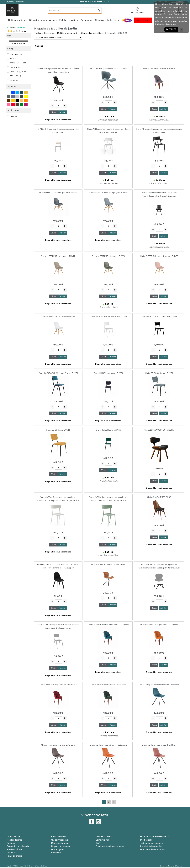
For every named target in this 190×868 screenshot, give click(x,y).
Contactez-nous (103, 840)
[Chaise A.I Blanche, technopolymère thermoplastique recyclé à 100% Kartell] (108, 156)
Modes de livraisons (60, 843)
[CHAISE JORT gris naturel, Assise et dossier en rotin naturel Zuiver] (58, 156)
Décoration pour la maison (42, 20)
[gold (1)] (26, 92)
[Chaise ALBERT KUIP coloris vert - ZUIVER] (108, 279)
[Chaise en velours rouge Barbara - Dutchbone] (58, 708)
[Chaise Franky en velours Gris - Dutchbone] (58, 768)
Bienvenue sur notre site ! (95, 1)
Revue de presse (14, 856)
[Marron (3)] (8, 100)
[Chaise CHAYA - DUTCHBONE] (159, 520)
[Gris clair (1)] (17, 96)
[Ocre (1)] (21, 100)
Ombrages (86, 20)
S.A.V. (98, 843)
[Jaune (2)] (26, 96)
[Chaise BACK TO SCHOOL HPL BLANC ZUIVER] (108, 340)
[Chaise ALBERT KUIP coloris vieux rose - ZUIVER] (159, 279)
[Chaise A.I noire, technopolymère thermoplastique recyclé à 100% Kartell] (159, 156)
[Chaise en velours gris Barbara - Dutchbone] (159, 92)
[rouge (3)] (13, 104)
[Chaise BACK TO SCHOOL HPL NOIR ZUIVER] (159, 340)
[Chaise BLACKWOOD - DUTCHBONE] (159, 464)
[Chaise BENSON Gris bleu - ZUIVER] (159, 396)
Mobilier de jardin (67, 20)
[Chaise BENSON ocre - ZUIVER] (58, 457)
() (24, 31)
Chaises (122, 33)
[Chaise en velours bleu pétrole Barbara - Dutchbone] (108, 648)
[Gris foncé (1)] (21, 96)
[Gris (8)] (8, 96)
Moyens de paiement (61, 846)
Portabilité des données (151, 846)
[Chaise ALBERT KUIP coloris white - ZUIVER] (58, 340)
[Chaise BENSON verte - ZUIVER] (108, 453)
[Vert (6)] (21, 104)
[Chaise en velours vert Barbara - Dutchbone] (108, 708)
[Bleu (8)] (13, 92)
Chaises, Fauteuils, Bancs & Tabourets (98, 33)
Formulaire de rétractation (152, 849)
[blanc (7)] (8, 92)
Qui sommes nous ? (60, 840)
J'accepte (171, 29)
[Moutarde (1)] (13, 100)
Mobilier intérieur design (68, 33)
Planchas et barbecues (106, 20)
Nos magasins (137, 12)
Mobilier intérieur (16, 20)
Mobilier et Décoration (44, 33)
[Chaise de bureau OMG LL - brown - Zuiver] (108, 588)
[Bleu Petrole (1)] (21, 92)
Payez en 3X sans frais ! (15, 1)
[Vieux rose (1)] (26, 104)
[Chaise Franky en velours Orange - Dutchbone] (108, 768)
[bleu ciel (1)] (17, 92)
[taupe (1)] (17, 104)
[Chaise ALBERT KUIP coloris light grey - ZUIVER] (108, 216)
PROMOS (11, 853)
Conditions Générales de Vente (110, 846)
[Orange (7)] (26, 100)
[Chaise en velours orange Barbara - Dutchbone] (159, 648)
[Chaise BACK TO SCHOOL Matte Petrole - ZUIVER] (58, 396)
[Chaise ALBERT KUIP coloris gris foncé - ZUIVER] (58, 216)
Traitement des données (151, 843)
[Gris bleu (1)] (13, 96)
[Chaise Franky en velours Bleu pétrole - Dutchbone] (159, 708)
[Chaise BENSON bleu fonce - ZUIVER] (108, 396)
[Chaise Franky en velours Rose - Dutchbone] (159, 768)
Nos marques (143, 20)
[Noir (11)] (17, 100)
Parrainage (56, 853)
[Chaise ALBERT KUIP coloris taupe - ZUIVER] (58, 279)
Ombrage (11, 843)
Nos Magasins (57, 849)
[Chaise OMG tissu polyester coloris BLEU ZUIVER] (108, 92)
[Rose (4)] (8, 104)
